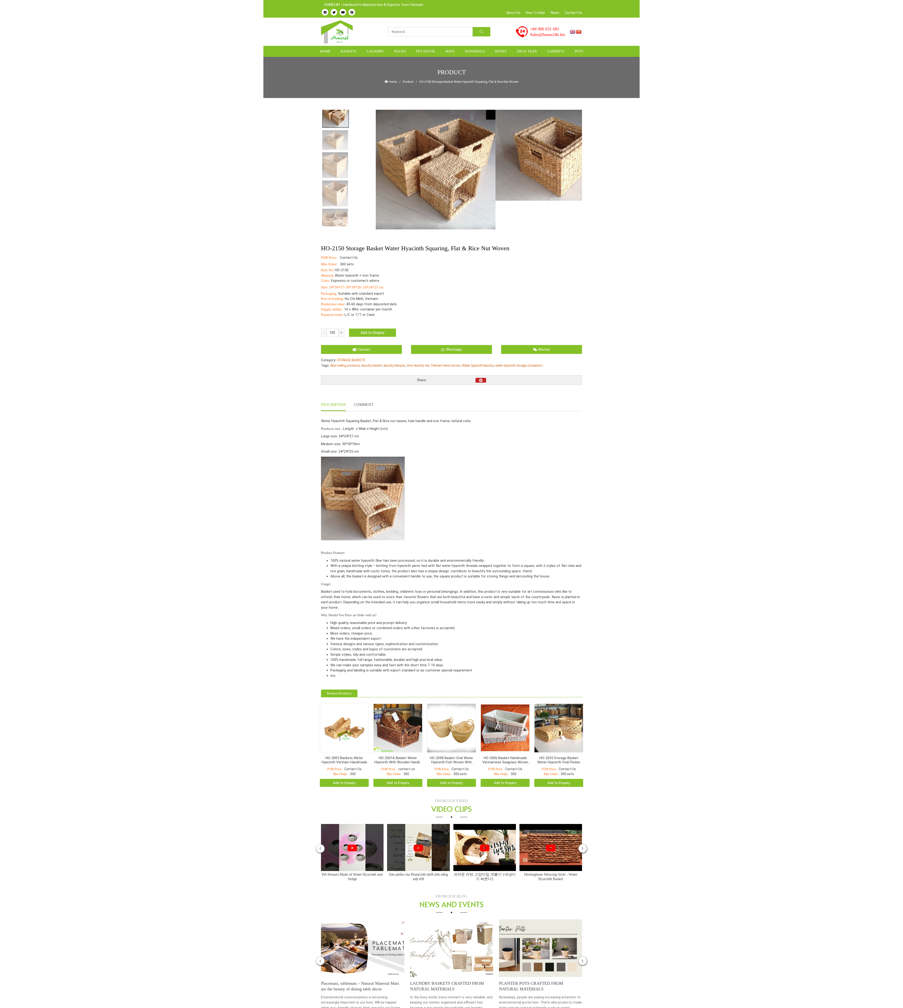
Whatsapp (454, 349)
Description (333, 405)
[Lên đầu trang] (892, 996)
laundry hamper (394, 365)
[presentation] (320, 837)
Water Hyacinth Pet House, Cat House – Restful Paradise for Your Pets (540, 974)
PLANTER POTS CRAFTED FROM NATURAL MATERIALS (442, 974)
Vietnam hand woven (445, 365)
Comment (363, 405)
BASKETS (348, 51)
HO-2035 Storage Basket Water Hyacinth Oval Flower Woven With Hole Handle (558, 748)
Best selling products (345, 365)
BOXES (501, 51)
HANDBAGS (475, 51)
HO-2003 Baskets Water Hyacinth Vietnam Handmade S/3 (344, 748)
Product (408, 81)
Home (325, 51)
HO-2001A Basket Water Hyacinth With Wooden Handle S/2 (397, 748)
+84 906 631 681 (544, 29)
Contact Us (573, 13)
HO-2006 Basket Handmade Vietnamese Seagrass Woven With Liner (505, 748)
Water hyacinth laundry (478, 365)
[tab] (333, 405)
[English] (573, 31)
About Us (513, 13)
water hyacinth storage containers (519, 365)
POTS (579, 51)
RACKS (400, 51)
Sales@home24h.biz (547, 34)
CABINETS (555, 51)
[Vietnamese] (579, 31)
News (555, 13)
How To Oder (535, 13)
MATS (450, 51)
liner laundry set (418, 365)
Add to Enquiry (372, 332)
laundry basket (371, 365)
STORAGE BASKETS (351, 360)
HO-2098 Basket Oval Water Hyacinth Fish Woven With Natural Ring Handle (451, 748)
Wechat (544, 349)
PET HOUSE (425, 51)
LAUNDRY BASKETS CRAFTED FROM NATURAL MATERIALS (358, 974)
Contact (363, 349)
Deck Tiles (527, 51)
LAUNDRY (375, 51)
